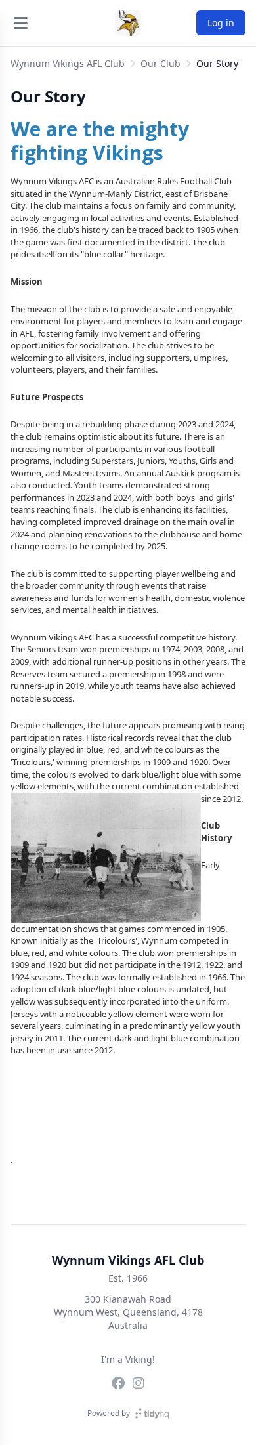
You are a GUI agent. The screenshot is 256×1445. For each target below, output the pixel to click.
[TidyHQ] (152, 1413)
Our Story (217, 63)
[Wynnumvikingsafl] (118, 1383)
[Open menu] (20, 23)
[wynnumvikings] (138, 1383)
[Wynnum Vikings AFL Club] (128, 23)
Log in (220, 22)
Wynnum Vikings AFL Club (68, 63)
